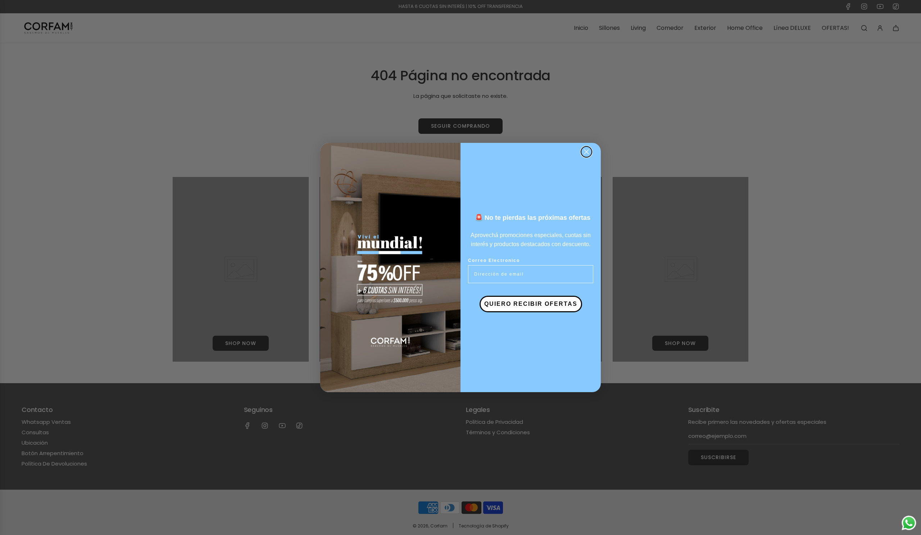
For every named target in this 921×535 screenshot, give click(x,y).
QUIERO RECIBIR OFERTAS (530, 304)
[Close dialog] (586, 151)
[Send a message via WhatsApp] (908, 522)
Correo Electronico (494, 260)
